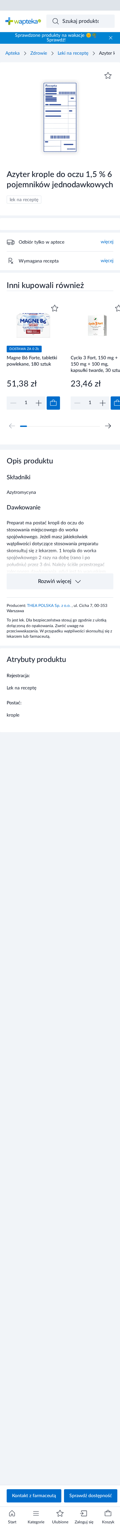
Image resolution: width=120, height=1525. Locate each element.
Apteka (12, 53)
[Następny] (108, 426)
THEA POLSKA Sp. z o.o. (49, 606)
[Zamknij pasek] (111, 38)
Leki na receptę (73, 53)
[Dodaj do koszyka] (53, 403)
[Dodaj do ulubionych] (108, 75)
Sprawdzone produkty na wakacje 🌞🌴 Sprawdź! (56, 37)
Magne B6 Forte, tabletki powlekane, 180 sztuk (32, 361)
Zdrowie (38, 53)
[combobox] (80, 21)
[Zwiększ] (38, 403)
